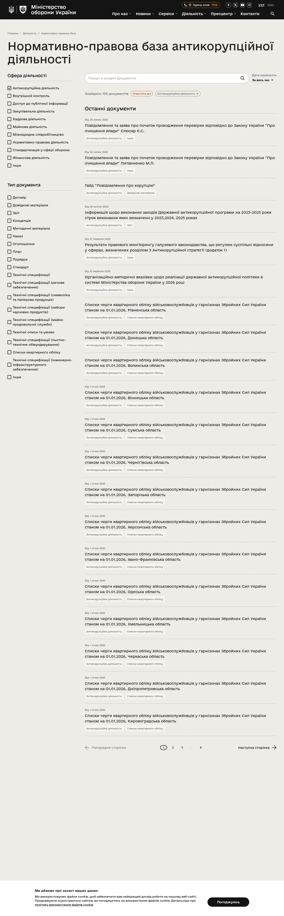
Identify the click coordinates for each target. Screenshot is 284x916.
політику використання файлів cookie (64, 904)
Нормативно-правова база (58, 33)
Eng (271, 5)
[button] (121, 13)
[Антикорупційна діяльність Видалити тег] (197, 93)
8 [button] (201, 747)
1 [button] (163, 747)
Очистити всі (142, 93)
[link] (228, 5)
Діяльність (30, 33)
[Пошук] (272, 13)
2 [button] (173, 747)
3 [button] (182, 747)
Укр (261, 5)
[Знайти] (242, 78)
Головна (13, 33)
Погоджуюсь (228, 902)
